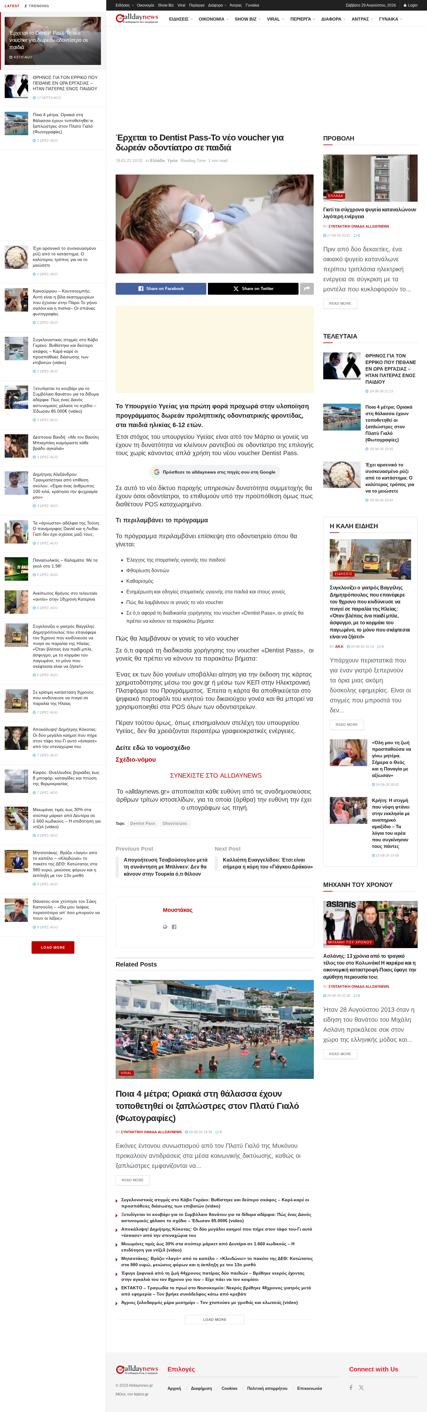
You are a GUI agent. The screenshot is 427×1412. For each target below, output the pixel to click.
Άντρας (236, 5)
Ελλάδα (157, 160)
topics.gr (141, 1394)
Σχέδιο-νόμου (136, 759)
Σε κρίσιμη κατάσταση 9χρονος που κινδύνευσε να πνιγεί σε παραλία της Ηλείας (63, 698)
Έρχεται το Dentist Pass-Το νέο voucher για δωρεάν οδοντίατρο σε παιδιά (48, 40)
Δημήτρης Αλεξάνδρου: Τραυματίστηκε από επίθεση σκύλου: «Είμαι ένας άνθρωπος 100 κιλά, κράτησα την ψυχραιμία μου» (65, 485)
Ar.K (339, 646)
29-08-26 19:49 (200, 1132)
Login (412, 5)
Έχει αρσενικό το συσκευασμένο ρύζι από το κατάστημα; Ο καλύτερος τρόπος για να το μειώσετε (389, 478)
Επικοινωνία (309, 1388)
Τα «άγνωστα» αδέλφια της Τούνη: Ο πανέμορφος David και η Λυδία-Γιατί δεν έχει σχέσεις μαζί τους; (66, 528)
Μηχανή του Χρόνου (350, 942)
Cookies (229, 1388)
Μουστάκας (178, 910)
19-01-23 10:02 (129, 160)
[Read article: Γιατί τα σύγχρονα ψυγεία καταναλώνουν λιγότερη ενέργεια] (370, 178)
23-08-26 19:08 (387, 855)
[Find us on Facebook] (350, 1388)
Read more (136, 1180)
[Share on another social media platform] (307, 289)
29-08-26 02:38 (338, 995)
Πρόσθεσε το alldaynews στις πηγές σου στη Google (219, 472)
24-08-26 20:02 (387, 784)
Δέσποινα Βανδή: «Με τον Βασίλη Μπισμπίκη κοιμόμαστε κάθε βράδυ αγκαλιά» (66, 443)
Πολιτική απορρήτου (267, 1388)
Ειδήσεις (123, 5)
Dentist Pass (142, 823)
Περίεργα (196, 5)
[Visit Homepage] (137, 19)
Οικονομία (145, 5)
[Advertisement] (53, 194)
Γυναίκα (252, 5)
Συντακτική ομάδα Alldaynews (151, 1132)
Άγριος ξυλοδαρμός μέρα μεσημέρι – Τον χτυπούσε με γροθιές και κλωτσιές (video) (209, 1302)
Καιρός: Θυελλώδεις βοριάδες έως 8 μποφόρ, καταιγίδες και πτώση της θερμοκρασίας (66, 778)
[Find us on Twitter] (361, 1388)
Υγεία (172, 160)
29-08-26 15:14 (362, 646)
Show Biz (166, 5)
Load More (53, 947)
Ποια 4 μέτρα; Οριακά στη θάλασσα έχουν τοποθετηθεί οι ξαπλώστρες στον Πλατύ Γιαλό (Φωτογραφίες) (207, 1106)
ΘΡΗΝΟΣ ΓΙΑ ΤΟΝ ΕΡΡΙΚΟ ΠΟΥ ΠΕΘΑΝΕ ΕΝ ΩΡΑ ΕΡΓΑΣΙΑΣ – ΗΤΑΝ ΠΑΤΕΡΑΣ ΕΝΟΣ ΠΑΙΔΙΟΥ (65, 83)
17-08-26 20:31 (338, 235)
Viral (181, 5)
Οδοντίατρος (175, 823)
